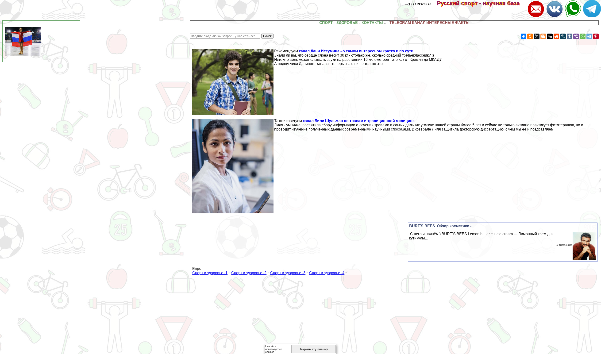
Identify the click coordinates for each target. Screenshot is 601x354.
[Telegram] (589, 36)
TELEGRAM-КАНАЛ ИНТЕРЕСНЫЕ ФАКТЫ (429, 23)
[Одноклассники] (530, 36)
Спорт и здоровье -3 (287, 273)
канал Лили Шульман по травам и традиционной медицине (359, 121)
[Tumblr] (569, 36)
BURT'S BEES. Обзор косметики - (440, 226)
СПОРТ (326, 23)
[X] (536, 36)
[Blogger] (543, 36)
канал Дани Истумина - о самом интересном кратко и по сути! (357, 51)
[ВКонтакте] (523, 36)
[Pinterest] (596, 36)
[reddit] (556, 36)
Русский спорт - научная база (481, 3)
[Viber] (576, 36)
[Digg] (550, 36)
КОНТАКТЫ (372, 23)
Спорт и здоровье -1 (209, 273)
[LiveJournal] (563, 36)
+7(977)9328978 (418, 4)
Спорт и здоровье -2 (248, 273)
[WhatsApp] (583, 36)
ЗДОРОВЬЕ (347, 23)
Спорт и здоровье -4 (326, 273)
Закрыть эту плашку (313, 349)
